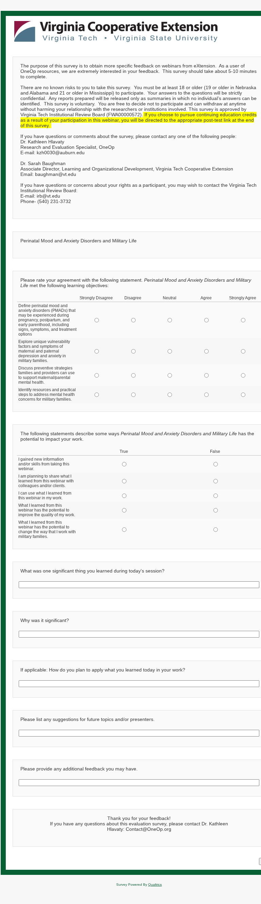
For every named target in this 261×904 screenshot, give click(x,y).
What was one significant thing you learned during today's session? (92, 571)
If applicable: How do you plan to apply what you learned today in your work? (102, 669)
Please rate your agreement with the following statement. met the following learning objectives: (135, 282)
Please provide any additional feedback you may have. (79, 768)
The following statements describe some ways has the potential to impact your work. (137, 436)
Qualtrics (155, 884)
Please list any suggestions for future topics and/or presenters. (87, 719)
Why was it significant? (44, 620)
